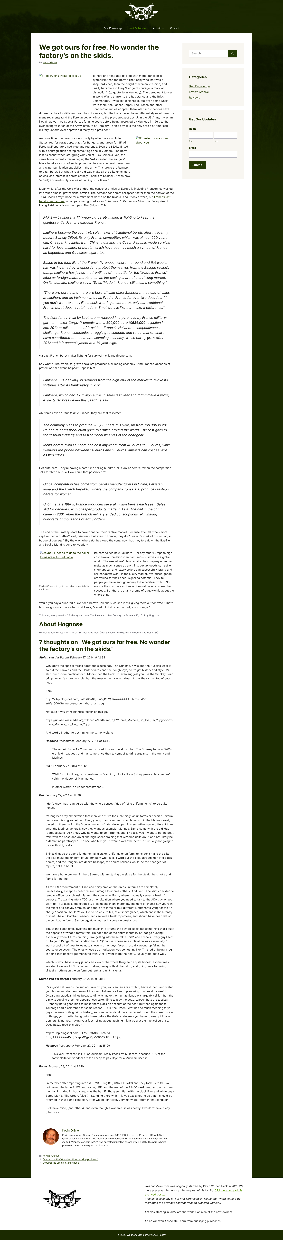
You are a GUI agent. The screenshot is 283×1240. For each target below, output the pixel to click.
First (191, 141)
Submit (197, 165)
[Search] (232, 53)
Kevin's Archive (51, 1155)
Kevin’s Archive (137, 28)
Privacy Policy (157, 1234)
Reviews (194, 97)
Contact (174, 28)
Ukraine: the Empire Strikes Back (61, 1162)
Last (216, 141)
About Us (158, 28)
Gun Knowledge (113, 28)
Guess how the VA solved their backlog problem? (70, 1159)
